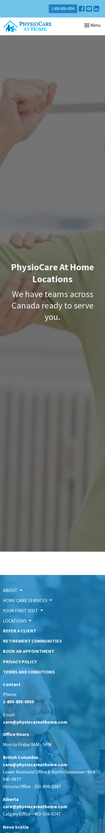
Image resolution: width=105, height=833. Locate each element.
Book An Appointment (28, 651)
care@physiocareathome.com (35, 722)
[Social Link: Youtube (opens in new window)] (89, 9)
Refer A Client (19, 631)
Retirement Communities (32, 641)
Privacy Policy (20, 661)
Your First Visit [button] (20, 610)
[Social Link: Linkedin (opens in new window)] (96, 9)
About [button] (10, 590)
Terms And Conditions (29, 672)
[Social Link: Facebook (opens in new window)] (82, 9)
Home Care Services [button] (25, 600)
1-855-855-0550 (63, 8)
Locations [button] (15, 621)
